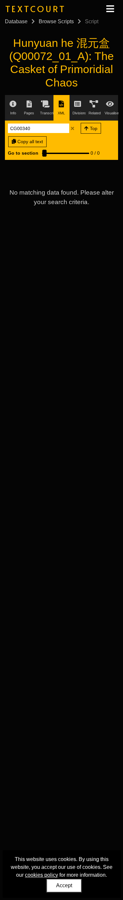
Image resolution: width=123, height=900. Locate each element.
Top (93, 128)
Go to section (23, 153)
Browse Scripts (56, 21)
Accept (64, 885)
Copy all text (29, 141)
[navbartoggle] (110, 9)
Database (16, 21)
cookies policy (41, 875)
